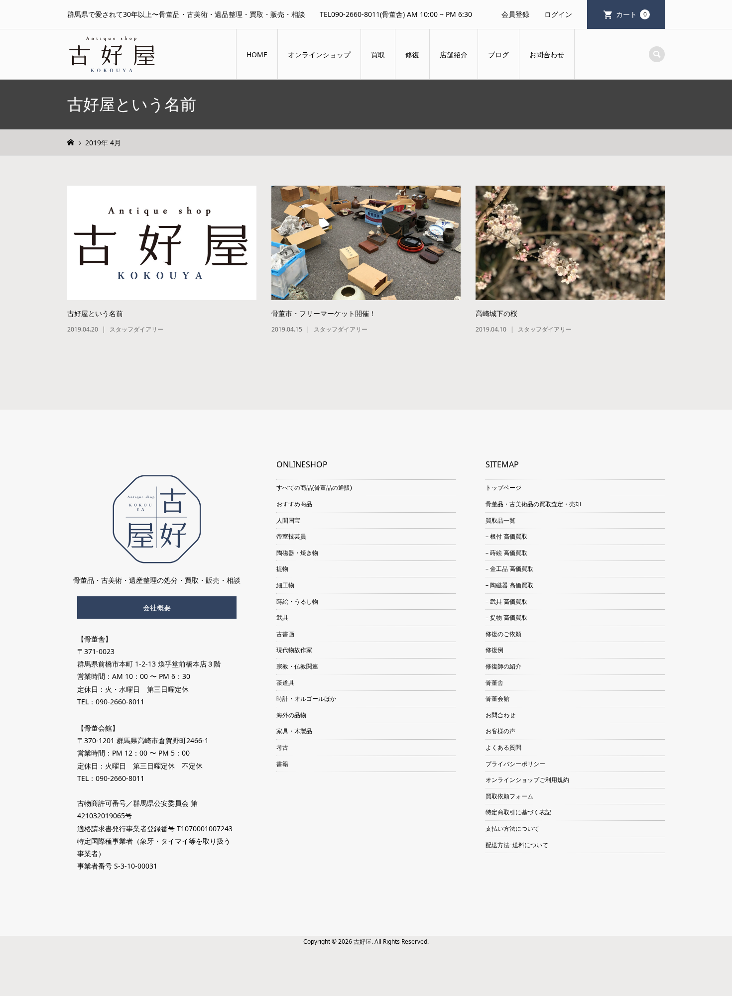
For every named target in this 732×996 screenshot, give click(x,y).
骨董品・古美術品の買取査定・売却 (533, 504)
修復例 (494, 650)
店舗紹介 (454, 54)
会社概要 (157, 607)
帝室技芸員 (291, 536)
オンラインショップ (319, 54)
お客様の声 (500, 731)
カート (631, 14)
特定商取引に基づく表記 (518, 812)
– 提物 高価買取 (506, 617)
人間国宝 (288, 520)
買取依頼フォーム (509, 796)
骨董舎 (494, 682)
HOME (256, 54)
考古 (282, 747)
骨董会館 (497, 698)
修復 (412, 54)
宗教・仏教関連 (297, 666)
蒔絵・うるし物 (297, 601)
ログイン (558, 14)
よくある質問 (503, 747)
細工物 (285, 585)
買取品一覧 (500, 520)
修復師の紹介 (503, 666)
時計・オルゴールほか (306, 698)
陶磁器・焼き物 (297, 553)
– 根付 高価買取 (506, 536)
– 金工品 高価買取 (509, 568)
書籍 (282, 764)
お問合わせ (546, 54)
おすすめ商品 (294, 504)
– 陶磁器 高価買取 (509, 585)
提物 (282, 568)
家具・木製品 (294, 731)
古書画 (285, 634)
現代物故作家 (294, 650)
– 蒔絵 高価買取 (506, 553)
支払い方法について (512, 828)
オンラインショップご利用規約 (527, 779)
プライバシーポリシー (515, 764)
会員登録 (515, 14)
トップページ (503, 487)
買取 (378, 54)
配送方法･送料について (517, 845)
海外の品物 (291, 715)
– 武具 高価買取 (506, 601)
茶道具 (285, 682)
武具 (282, 617)
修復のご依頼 (503, 634)
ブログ (498, 54)
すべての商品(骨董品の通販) (314, 487)
